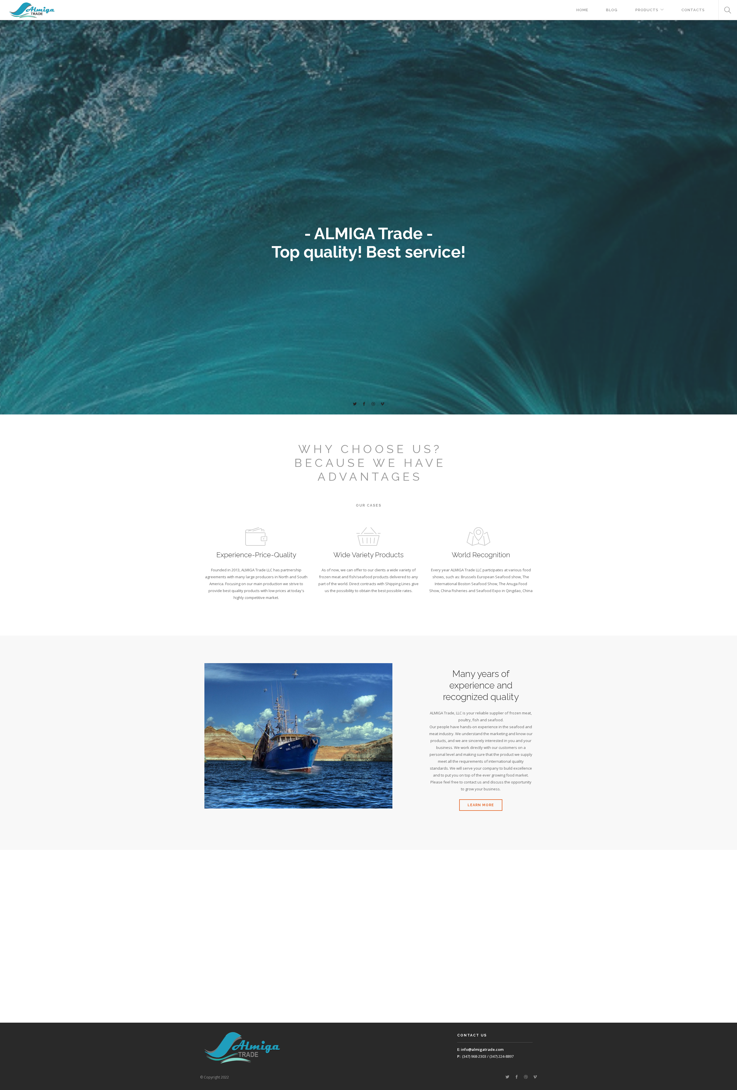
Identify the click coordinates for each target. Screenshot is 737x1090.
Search (725, 10)
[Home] (32, 10)
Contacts (693, 10)
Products (646, 10)
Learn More (481, 805)
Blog (612, 10)
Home (582, 10)
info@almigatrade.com (482, 1049)
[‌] (355, 404)
